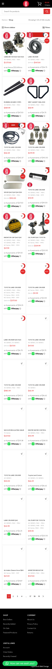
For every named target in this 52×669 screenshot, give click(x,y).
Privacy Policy (32, 624)
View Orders (8, 652)
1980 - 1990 (15, 245)
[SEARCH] (47, 11)
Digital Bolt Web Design (40, 666)
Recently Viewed (9, 656)
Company (31, 615)
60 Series (7, 245)
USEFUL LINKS (9, 643)
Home (4, 20)
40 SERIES (7, 60)
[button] (22, 35)
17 (30, 596)
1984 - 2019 (15, 295)
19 (39, 596)
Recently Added (9, 624)
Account (6, 647)
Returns (30, 632)
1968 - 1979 (40, 195)
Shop (5, 615)
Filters (47, 27)
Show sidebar (9, 27)
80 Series (7, 297)
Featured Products (10, 632)
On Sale (6, 628)
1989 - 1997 (15, 297)
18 (34, 596)
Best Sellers (7, 619)
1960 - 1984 (16, 60)
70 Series (7, 295)
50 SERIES (31, 195)
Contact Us (31, 628)
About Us (30, 619)
